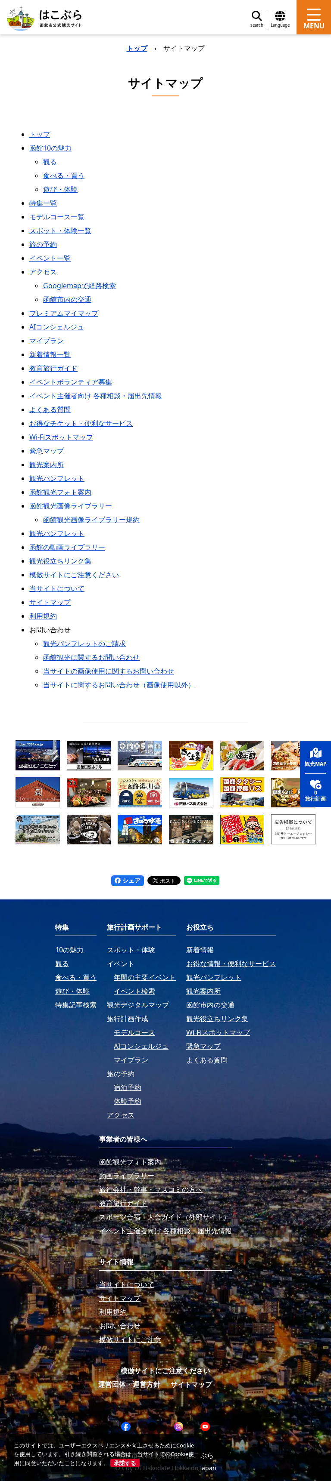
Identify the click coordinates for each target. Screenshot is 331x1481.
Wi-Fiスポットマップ (61, 437)
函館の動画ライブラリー (67, 547)
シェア (131, 880)
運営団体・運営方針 (129, 1384)
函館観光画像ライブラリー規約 (91, 519)
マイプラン (46, 340)
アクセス (43, 272)
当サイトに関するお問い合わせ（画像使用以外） (119, 685)
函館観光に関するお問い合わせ (91, 657)
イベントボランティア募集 (70, 382)
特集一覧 (43, 203)
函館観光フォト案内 (60, 492)
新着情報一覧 (50, 354)
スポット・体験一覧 (60, 230)
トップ (137, 48)
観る (50, 161)
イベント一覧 (50, 258)
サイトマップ (50, 602)
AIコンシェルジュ (56, 327)
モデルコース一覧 (56, 217)
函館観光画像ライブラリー (70, 506)
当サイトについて (56, 588)
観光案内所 (46, 464)
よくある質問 (50, 409)
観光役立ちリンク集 (60, 561)
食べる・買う (63, 175)
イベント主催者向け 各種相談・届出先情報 (95, 395)
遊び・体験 (60, 189)
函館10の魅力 (50, 148)
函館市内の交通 (67, 299)
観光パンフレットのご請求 (84, 643)
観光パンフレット (56, 478)
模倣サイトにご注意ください (74, 574)
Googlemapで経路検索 (79, 285)
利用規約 (43, 616)
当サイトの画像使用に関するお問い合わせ (108, 671)
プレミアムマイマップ (63, 313)
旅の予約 (43, 244)
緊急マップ (46, 451)
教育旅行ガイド (53, 368)
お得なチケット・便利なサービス (81, 423)
